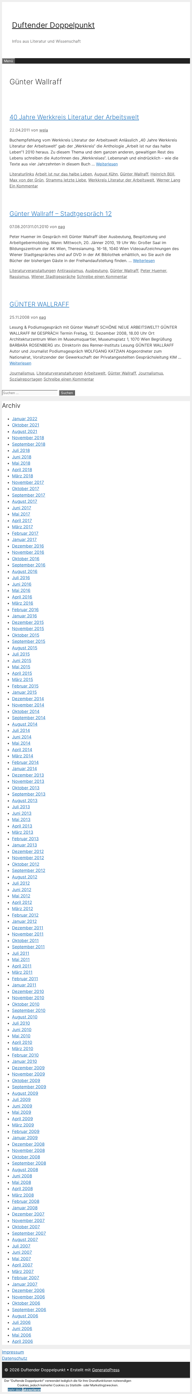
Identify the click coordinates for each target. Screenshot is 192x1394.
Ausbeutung (96, 270)
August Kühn (106, 173)
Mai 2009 (21, 1112)
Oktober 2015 (25, 635)
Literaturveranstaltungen (33, 270)
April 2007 (22, 1264)
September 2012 (28, 870)
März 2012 (22, 908)
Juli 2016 (21, 577)
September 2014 (29, 717)
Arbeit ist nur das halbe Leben (63, 173)
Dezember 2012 (28, 851)
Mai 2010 (21, 1035)
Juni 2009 (22, 1106)
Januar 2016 (24, 615)
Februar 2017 (25, 533)
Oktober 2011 (25, 940)
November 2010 (28, 997)
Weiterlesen (107, 163)
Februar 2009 (26, 1131)
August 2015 (24, 647)
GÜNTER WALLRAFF (39, 304)
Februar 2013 (25, 838)
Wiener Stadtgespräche (53, 276)
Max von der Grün (27, 179)
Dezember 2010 (28, 991)
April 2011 (22, 966)
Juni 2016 (22, 584)
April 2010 (22, 1042)
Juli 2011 (20, 953)
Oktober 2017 (25, 488)
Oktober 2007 (26, 1226)
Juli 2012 (21, 883)
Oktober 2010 (26, 1004)
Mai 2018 (21, 463)
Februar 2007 (25, 1277)
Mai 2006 (21, 1335)
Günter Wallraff (134, 173)
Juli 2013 (21, 806)
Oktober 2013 (26, 787)
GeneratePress (106, 1369)
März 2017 (22, 526)
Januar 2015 (24, 692)
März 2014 (22, 755)
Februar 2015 (25, 686)
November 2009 (28, 1074)
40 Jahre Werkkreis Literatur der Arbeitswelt (74, 117)
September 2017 (28, 495)
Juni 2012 (21, 889)
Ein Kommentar (24, 185)
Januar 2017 (24, 539)
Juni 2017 (21, 507)
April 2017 (22, 520)
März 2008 (23, 1195)
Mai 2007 (21, 1258)
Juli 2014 (21, 730)
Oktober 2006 (26, 1303)
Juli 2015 (21, 654)
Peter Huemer (153, 270)
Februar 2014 (25, 762)
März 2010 (22, 1048)
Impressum (13, 1352)
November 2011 (28, 934)
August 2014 (25, 724)
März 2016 (22, 603)
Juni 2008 (22, 1175)
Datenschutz (14, 1358)
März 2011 (22, 972)
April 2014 (22, 749)
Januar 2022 (24, 418)
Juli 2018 (21, 450)
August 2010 (25, 1016)
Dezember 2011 (27, 927)
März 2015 (22, 679)
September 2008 (29, 1163)
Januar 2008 (25, 1207)
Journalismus (22, 373)
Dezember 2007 (28, 1214)
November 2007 (28, 1220)
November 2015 (28, 628)
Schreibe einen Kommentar (102, 276)
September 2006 (29, 1309)
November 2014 (28, 704)
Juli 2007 (21, 1246)
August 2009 (25, 1093)
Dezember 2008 (28, 1144)
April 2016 (22, 596)
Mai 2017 (21, 514)
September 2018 (28, 444)
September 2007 (29, 1233)
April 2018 (22, 469)
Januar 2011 (24, 984)
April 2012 (22, 902)
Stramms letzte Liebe (66, 179)
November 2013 (28, 781)
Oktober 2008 (26, 1156)
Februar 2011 (25, 978)
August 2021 (24, 431)
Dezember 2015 (28, 622)
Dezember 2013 (28, 775)
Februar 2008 (25, 1201)
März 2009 (23, 1124)
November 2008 (28, 1150)
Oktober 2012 (25, 864)
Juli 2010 (21, 1023)
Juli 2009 (21, 1099)
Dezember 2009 (28, 1067)
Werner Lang (168, 179)
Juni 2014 (22, 736)
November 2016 (28, 552)
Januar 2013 (24, 844)
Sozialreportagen (26, 379)
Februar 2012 (25, 915)
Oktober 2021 (25, 424)
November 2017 (28, 482)
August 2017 (24, 501)
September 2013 (29, 794)
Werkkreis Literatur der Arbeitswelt (121, 179)
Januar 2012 (24, 921)
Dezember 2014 (28, 698)
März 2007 (23, 1271)
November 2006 (28, 1296)
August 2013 (25, 800)
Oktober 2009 (26, 1080)
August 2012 (24, 876)
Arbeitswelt (95, 373)
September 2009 (29, 1086)
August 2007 (25, 1239)
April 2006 (22, 1341)
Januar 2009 (25, 1137)
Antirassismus (70, 270)
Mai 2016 (21, 590)
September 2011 (28, 946)
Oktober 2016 (26, 558)
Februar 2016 (25, 609)
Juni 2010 (22, 1029)
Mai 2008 (21, 1182)
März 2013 (22, 832)
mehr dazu (15, 1390)
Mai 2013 (21, 819)
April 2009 (22, 1118)
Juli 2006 (21, 1322)
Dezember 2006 (28, 1290)
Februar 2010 (25, 1055)
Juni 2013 (22, 813)
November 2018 (28, 437)
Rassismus (19, 276)
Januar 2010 (24, 1061)
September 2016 (29, 564)
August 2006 (25, 1315)
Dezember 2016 (28, 546)
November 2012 (28, 857)
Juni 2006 (22, 1328)
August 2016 (25, 571)
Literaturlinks (22, 173)
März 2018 (22, 475)
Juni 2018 (21, 456)
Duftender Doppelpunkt (53, 24)
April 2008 (22, 1188)
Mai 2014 (21, 743)
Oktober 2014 (26, 711)
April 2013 (22, 826)
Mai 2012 (21, 895)
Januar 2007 (25, 1284)
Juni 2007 (22, 1252)
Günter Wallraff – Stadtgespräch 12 (61, 213)
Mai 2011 (21, 959)
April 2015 (22, 673)
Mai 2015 (21, 666)
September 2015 (28, 641)
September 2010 (29, 1010)
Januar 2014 (24, 768)
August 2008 (25, 1169)
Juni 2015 (21, 660)
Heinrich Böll (162, 173)
